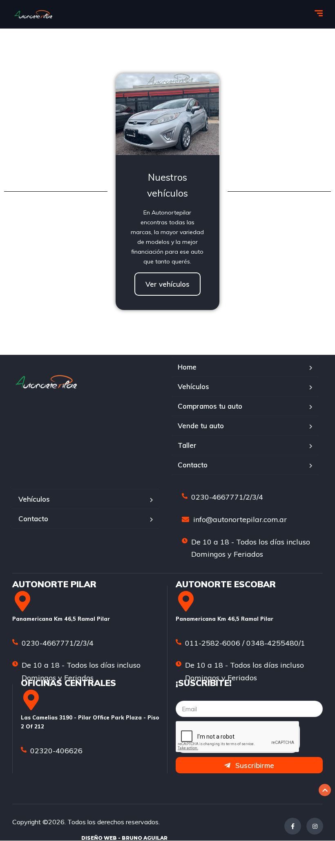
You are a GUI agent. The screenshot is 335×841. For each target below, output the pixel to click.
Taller (187, 445)
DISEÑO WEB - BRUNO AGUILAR (124, 838)
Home (187, 367)
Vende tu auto (201, 425)
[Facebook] (292, 826)
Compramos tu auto (210, 406)
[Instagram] (314, 826)
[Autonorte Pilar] (33, 14)
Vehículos (193, 386)
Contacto (193, 464)
